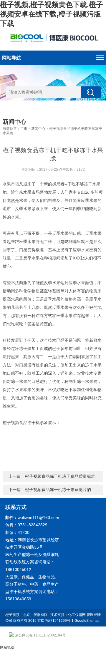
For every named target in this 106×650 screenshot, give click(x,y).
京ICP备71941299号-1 (55, 621)
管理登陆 (94, 615)
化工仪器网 (77, 615)
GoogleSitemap (87, 621)
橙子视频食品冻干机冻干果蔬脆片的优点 (62, 489)
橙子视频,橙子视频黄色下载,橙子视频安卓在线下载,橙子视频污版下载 (51, 14)
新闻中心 (38, 129)
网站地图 (7, 647)
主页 (23, 129)
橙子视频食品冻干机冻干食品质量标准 (60, 476)
